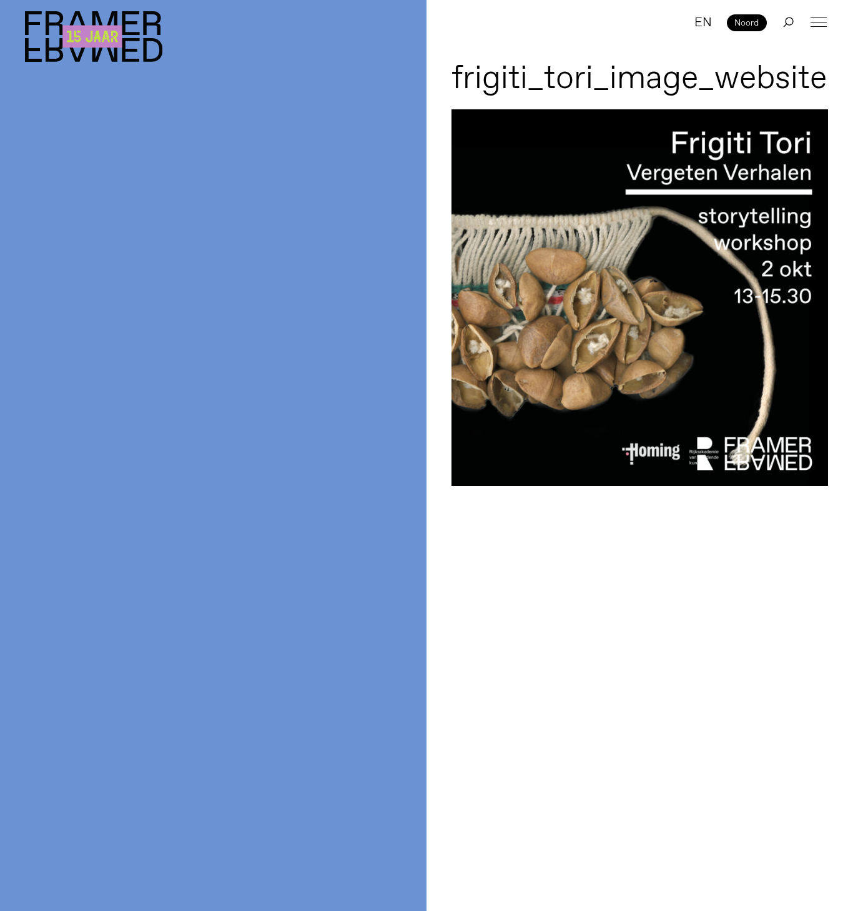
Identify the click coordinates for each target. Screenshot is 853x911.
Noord (746, 22)
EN (703, 22)
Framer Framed (93, 36)
